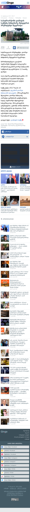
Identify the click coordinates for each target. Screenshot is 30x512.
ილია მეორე (11, 125)
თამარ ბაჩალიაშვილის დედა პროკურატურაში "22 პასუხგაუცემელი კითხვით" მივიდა (15, 255)
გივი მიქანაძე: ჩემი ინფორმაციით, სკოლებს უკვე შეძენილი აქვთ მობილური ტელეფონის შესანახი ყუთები (15, 265)
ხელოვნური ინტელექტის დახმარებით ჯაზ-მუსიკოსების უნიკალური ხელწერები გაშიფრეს (15, 313)
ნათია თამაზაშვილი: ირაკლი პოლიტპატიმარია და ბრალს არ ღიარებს (15, 305)
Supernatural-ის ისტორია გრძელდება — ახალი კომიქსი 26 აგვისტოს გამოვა (15, 247)
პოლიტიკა (11, 17)
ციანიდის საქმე (16, 120)
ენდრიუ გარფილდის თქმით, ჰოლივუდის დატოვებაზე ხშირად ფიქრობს (15, 238)
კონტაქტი (27, 439)
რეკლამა (27, 432)
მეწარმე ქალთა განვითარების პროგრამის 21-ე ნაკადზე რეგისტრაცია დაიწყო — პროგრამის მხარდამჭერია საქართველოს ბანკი (15, 333)
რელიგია (25, 17)
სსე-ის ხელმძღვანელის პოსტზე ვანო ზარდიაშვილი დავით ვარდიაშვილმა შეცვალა (15, 353)
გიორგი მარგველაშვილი (16, 124)
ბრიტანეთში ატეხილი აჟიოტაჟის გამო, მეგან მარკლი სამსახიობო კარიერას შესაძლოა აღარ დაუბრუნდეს (15, 296)
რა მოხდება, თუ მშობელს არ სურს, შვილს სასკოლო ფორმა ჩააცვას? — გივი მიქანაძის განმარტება (9, 183)
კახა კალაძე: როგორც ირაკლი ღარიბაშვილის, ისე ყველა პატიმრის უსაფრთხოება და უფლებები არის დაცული (15, 344)
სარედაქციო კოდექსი (24, 435)
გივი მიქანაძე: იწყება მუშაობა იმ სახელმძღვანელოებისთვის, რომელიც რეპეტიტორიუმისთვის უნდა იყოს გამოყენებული (15, 229)
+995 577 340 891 (21, 488)
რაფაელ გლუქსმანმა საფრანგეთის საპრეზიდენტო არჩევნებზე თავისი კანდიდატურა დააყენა (15, 403)
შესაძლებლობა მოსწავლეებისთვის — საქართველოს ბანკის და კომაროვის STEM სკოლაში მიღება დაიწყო (15, 285)
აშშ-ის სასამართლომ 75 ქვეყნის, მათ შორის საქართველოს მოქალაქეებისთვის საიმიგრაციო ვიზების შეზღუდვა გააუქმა (15, 381)
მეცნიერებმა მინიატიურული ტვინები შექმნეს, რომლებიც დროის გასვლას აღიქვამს (15, 322)
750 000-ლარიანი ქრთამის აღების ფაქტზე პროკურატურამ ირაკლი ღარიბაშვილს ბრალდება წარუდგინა (15, 371)
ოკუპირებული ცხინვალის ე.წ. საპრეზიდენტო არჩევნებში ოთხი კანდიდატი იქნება (15, 421)
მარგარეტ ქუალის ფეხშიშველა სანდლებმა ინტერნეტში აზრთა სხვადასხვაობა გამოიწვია (9, 204)
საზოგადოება (4, 17)
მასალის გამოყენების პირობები (21, 437)
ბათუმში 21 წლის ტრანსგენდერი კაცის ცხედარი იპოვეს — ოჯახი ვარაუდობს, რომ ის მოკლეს (15, 361)
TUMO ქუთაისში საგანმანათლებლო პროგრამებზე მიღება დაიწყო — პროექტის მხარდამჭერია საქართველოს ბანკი (15, 392)
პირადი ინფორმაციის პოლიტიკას (15, 495)
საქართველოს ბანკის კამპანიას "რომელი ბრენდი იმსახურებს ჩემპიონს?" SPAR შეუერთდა (15, 412)
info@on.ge (13, 488)
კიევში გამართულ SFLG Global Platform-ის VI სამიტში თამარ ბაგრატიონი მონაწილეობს (15, 274)
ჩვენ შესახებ (26, 430)
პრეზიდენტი (18, 17)
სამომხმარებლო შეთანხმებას (14, 493)
